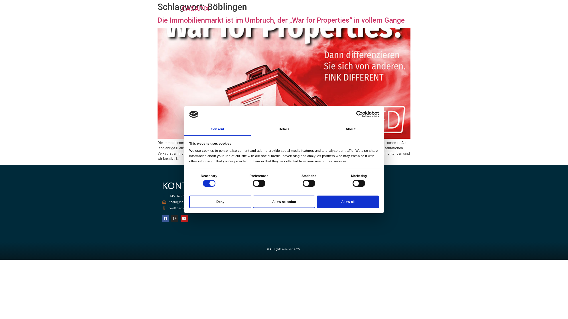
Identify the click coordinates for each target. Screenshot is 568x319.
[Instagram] (174, 218)
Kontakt (378, 9)
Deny (220, 201)
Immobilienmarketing (276, 9)
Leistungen (335, 9)
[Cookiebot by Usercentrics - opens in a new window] (359, 114)
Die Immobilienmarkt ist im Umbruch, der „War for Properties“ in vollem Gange (281, 20)
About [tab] (350, 129)
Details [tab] (284, 129)
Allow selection (284, 201)
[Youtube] (184, 218)
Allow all (348, 201)
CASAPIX (195, 9)
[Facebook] (165, 218)
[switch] (259, 183)
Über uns (310, 9)
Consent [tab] (217, 129)
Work (358, 9)
